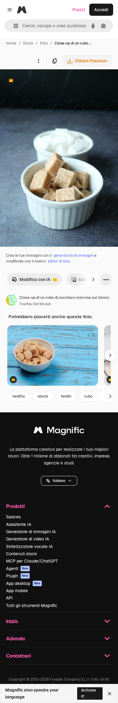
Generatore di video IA (27, 539)
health (66, 396)
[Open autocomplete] (13, 26)
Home (11, 43)
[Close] (109, 693)
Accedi (101, 9)
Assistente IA (18, 524)
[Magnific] (59, 431)
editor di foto (59, 261)
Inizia (12, 621)
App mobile (17, 590)
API (9, 598)
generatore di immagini (73, 255)
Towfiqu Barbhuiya (35, 304)
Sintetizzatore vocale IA (29, 546)
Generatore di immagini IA (31, 531)
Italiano (59, 480)
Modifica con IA (31, 281)
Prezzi (78, 9)
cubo (88, 396)
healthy (18, 396)
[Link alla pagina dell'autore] (11, 301)
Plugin (17, 576)
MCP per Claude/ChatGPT (32, 561)
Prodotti (15, 506)
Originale (40, 81)
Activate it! (88, 693)
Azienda (15, 638)
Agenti (17, 568)
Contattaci (18, 655)
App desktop (23, 583)
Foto (44, 43)
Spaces (13, 517)
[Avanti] (93, 279)
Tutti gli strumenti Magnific (31, 605)
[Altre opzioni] (38, 61)
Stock (28, 43)
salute (43, 396)
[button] (59, 481)
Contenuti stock (21, 553)
